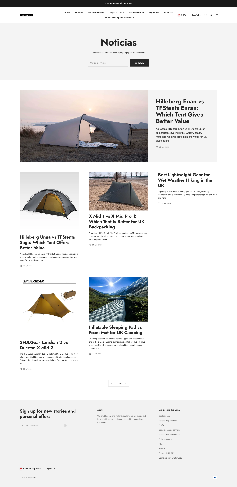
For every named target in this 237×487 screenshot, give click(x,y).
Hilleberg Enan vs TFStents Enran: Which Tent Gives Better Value (180, 111)
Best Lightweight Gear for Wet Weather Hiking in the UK (185, 179)
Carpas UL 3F (115, 12)
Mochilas (168, 12)
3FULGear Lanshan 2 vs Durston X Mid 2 (44, 345)
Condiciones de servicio (169, 430)
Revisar (162, 448)
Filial (161, 444)
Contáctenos (164, 416)
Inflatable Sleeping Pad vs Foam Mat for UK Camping (115, 330)
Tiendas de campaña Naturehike (118, 17)
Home (67, 12)
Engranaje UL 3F (166, 453)
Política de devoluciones (169, 435)
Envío (161, 425)
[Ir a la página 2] (125, 383)
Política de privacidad (168, 421)
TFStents (79, 12)
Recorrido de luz (96, 12)
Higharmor (154, 12)
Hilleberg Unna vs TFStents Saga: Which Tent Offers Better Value (47, 242)
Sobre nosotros (165, 439)
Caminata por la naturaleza (170, 458)
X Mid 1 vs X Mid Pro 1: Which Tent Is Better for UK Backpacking (116, 221)
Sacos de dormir (136, 12)
